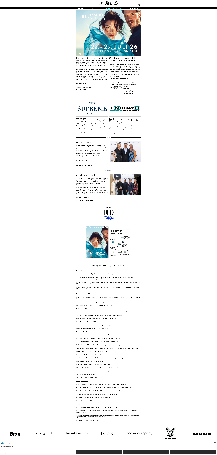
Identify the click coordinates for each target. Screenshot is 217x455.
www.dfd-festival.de (123, 78)
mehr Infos (119, 338)
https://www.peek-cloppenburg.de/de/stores (98, 416)
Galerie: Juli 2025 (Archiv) (84, 163)
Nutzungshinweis (128, 93)
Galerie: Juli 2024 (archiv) (84, 166)
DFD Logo (126, 88)
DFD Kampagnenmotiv (129, 90)
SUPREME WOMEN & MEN (82, 119)
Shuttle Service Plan (129, 92)
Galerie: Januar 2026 (82, 197)
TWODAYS (111, 119)
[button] (80, 8)
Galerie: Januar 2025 (82, 200)
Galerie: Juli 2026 (81, 160)
